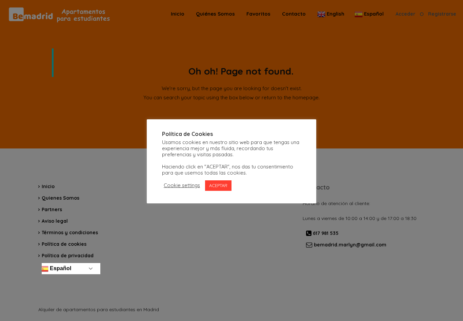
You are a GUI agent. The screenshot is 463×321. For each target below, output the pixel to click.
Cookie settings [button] (182, 185)
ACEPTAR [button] (218, 185)
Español (59, 268)
